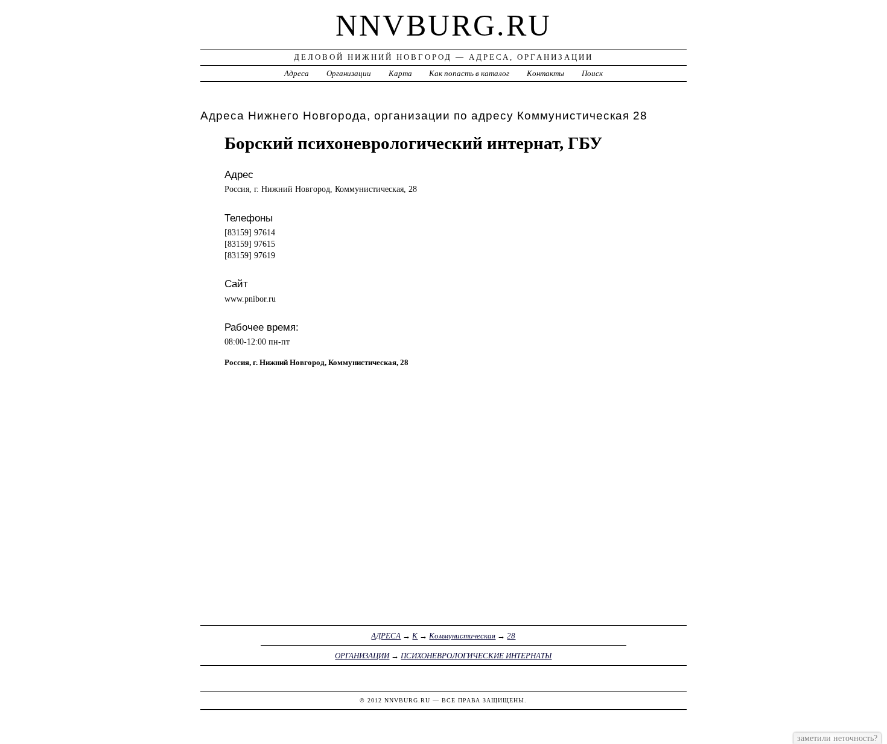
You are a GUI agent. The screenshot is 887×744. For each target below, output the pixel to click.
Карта (400, 73)
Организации (348, 73)
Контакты (545, 73)
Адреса (296, 73)
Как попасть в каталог (469, 73)
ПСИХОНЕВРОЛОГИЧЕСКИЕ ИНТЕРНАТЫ (476, 655)
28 (511, 635)
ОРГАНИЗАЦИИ (362, 655)
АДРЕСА (386, 635)
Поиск (592, 73)
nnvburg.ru (443, 25)
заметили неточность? (837, 738)
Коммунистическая (462, 635)
